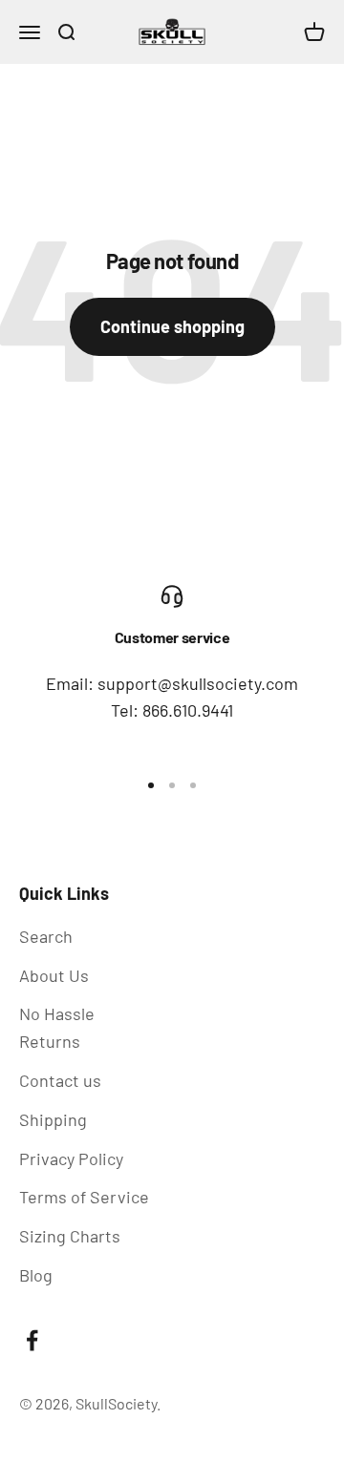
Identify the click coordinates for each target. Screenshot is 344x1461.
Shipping (53, 1119)
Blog (36, 1274)
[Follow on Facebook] (32, 1340)
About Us (54, 975)
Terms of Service (84, 1196)
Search (46, 936)
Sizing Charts (69, 1235)
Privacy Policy (71, 1158)
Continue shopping (172, 326)
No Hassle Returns (57, 1027)
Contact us (60, 1080)
